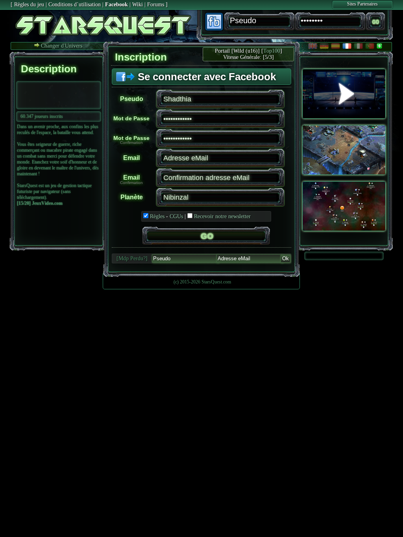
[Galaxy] (344, 229)
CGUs (176, 216)
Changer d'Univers (60, 46)
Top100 (271, 51)
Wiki (137, 4)
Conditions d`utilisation (74, 4)
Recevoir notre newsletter (222, 216)
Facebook (116, 4)
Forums (155, 4)
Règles (157, 216)
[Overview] (344, 173)
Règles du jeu (29, 4)
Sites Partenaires (362, 4)
